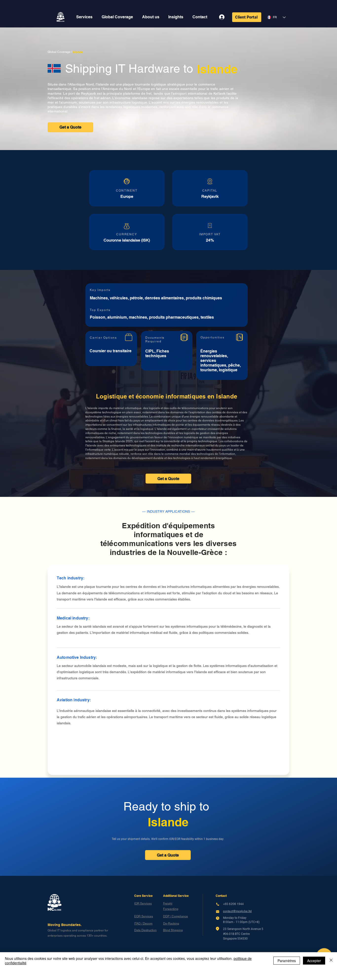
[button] (84, 17)
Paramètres (287, 960)
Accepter (314, 960)
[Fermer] (331, 960)
